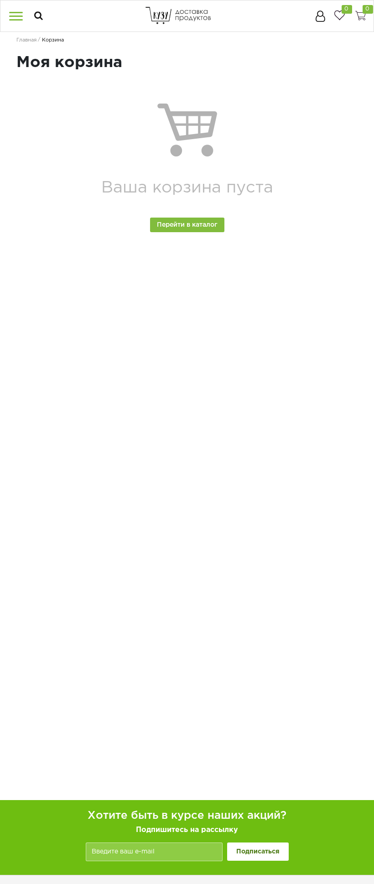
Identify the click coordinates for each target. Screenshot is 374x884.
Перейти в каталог (187, 225)
